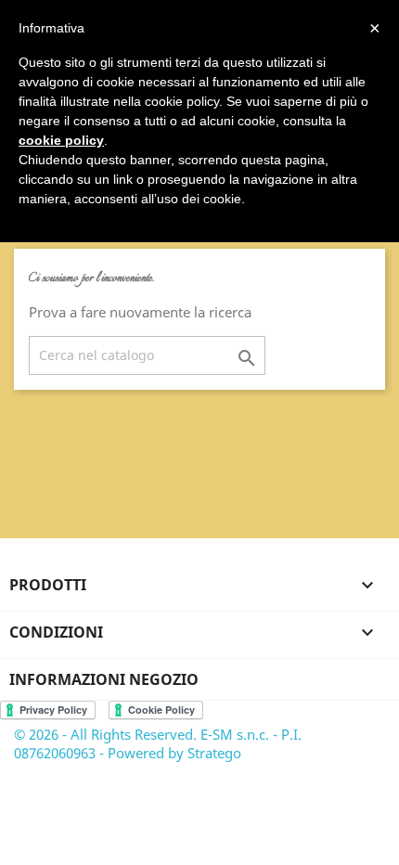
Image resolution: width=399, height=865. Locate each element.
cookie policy (61, 140)
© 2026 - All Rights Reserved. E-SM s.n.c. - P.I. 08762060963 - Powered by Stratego (158, 743)
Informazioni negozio (104, 679)
